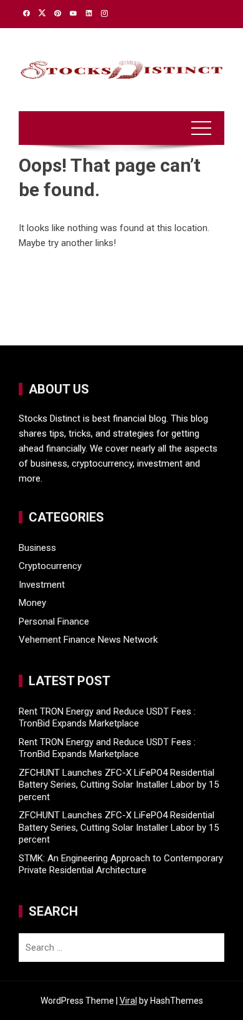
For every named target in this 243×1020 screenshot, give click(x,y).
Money (32, 602)
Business (37, 547)
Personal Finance (54, 621)
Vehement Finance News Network (88, 639)
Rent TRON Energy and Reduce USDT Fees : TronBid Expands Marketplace (107, 718)
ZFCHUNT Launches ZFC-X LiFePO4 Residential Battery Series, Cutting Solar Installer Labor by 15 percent (119, 785)
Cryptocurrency (50, 566)
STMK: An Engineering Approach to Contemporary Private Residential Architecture (121, 864)
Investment (42, 584)
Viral (128, 1001)
